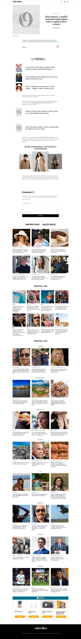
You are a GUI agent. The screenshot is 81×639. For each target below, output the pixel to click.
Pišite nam (23, 633)
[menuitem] (65, 2)
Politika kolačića (56, 633)
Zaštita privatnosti (42, 633)
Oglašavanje (49, 633)
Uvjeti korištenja (29, 633)
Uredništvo (36, 633)
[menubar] (65, 2)
